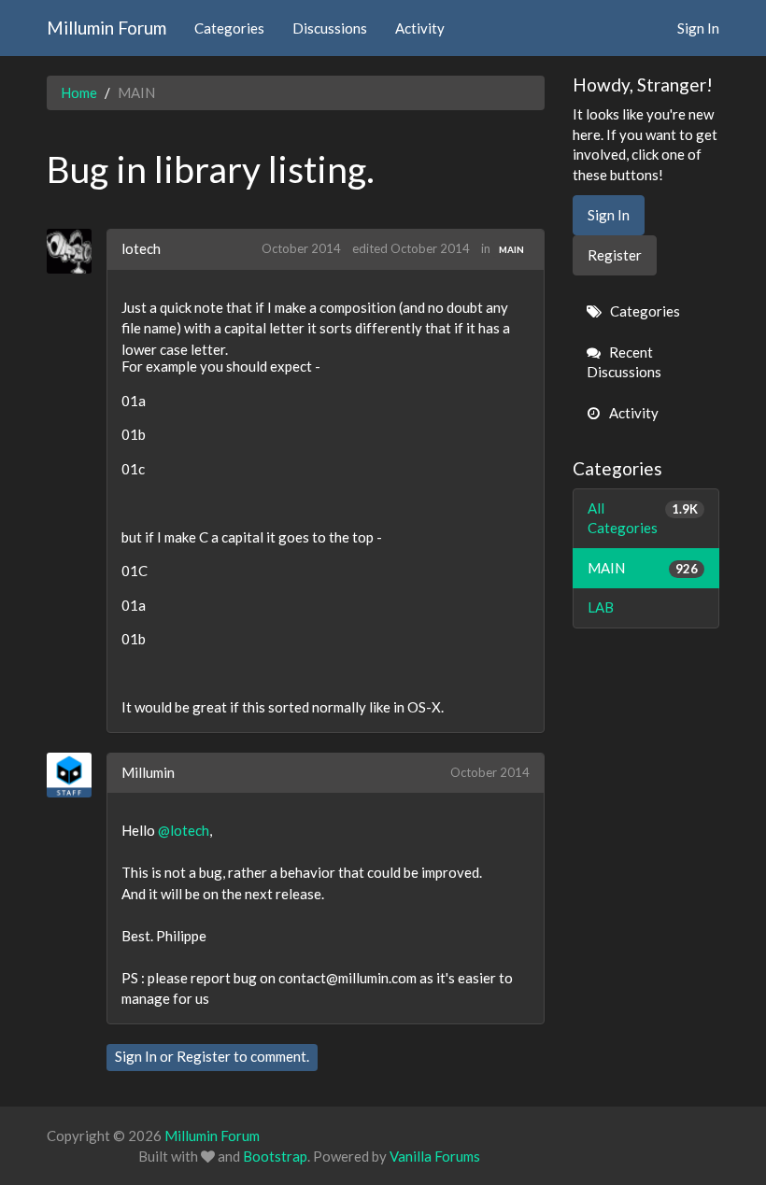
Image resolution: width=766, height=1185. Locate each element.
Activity (420, 28)
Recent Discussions (624, 362)
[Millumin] (76, 775)
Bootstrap (275, 1156)
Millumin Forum (106, 27)
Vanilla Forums (435, 1156)
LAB (601, 607)
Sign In (698, 28)
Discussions (329, 28)
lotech (141, 248)
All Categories (643, 518)
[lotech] (76, 251)
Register (204, 1056)
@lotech (183, 830)
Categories (229, 28)
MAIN (511, 249)
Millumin (148, 772)
